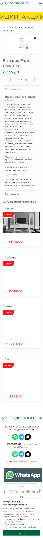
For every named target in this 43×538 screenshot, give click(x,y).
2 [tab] (21, 332)
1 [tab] (18, 332)
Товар (14, 27)
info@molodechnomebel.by (25, 461)
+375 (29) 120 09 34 (14, 444)
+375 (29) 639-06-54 (30, 427)
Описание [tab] (12, 89)
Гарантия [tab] (12, 194)
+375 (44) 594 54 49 (12, 427)
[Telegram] (21, 437)
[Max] (28, 437)
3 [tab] (25, 332)
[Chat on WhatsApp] (23, 475)
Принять (21, 533)
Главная (6, 27)
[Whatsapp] (15, 437)
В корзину (22, 79)
